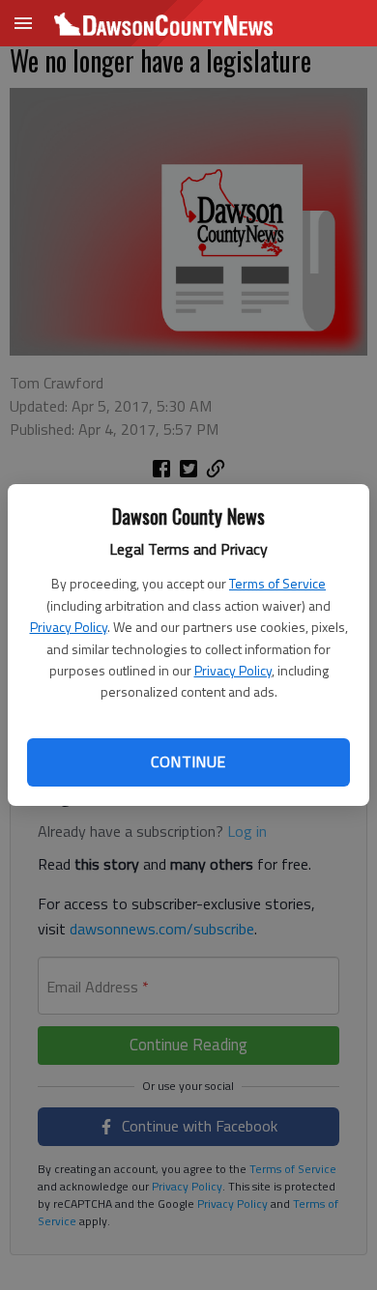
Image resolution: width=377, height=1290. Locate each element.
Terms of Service (277, 583)
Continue (188, 761)
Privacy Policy (68, 626)
